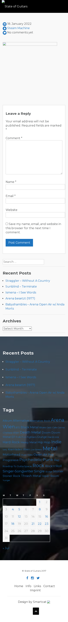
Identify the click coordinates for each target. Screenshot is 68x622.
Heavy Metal (28, 442)
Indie (56, 441)
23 (46, 524)
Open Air (40, 454)
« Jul (6, 548)
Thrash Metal (31, 476)
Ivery (5, 450)
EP (13, 437)
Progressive (11, 460)
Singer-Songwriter (18, 471)
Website (11, 210)
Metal (50, 448)
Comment (14, 138)
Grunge (42, 437)
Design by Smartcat (32, 602)
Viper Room (50, 476)
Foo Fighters (29, 437)
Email (11, 196)
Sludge (48, 471)
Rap (56, 460)
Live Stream (36, 450)
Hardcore (53, 437)
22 (40, 524)
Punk (48, 459)
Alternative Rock (40, 420)
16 (46, 516)
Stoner (58, 471)
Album (7, 420)
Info (28, 586)
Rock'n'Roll (53, 466)
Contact (49, 586)
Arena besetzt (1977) (20, 298)
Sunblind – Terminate (21, 286)
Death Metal (30, 432)
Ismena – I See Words (20, 292)
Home (18, 586)
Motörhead (11, 454)
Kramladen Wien (19, 449)
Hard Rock (11, 442)
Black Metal (30, 427)
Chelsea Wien (11, 432)
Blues (42, 427)
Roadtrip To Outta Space (17, 466)
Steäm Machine (18, 28)
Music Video (27, 455)
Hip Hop (44, 442)
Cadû (49, 427)
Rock (38, 465)
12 (19, 516)
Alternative (21, 420)
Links (37, 586)
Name (11, 182)
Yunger (6, 480)
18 (12, 524)
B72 (18, 427)
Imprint (35, 590)
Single (39, 471)
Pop (51, 454)
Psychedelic (30, 459)
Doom (46, 432)
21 (33, 524)
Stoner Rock (11, 476)
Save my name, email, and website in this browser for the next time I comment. (33, 228)
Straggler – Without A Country (27, 280)
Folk (18, 437)
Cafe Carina (58, 427)
